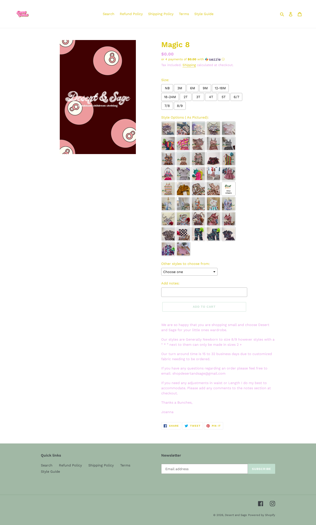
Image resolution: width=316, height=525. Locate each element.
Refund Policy (70, 465)
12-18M (220, 88)
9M (205, 88)
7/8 (167, 106)
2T (186, 97)
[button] (193, 59)
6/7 (236, 97)
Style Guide (50, 471)
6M (192, 88)
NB (167, 88)
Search (46, 465)
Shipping (189, 65)
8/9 (180, 106)
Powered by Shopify (261, 515)
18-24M (170, 97)
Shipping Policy (101, 465)
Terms (125, 465)
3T (198, 97)
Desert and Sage (236, 515)
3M (179, 88)
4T (211, 97)
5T (224, 97)
